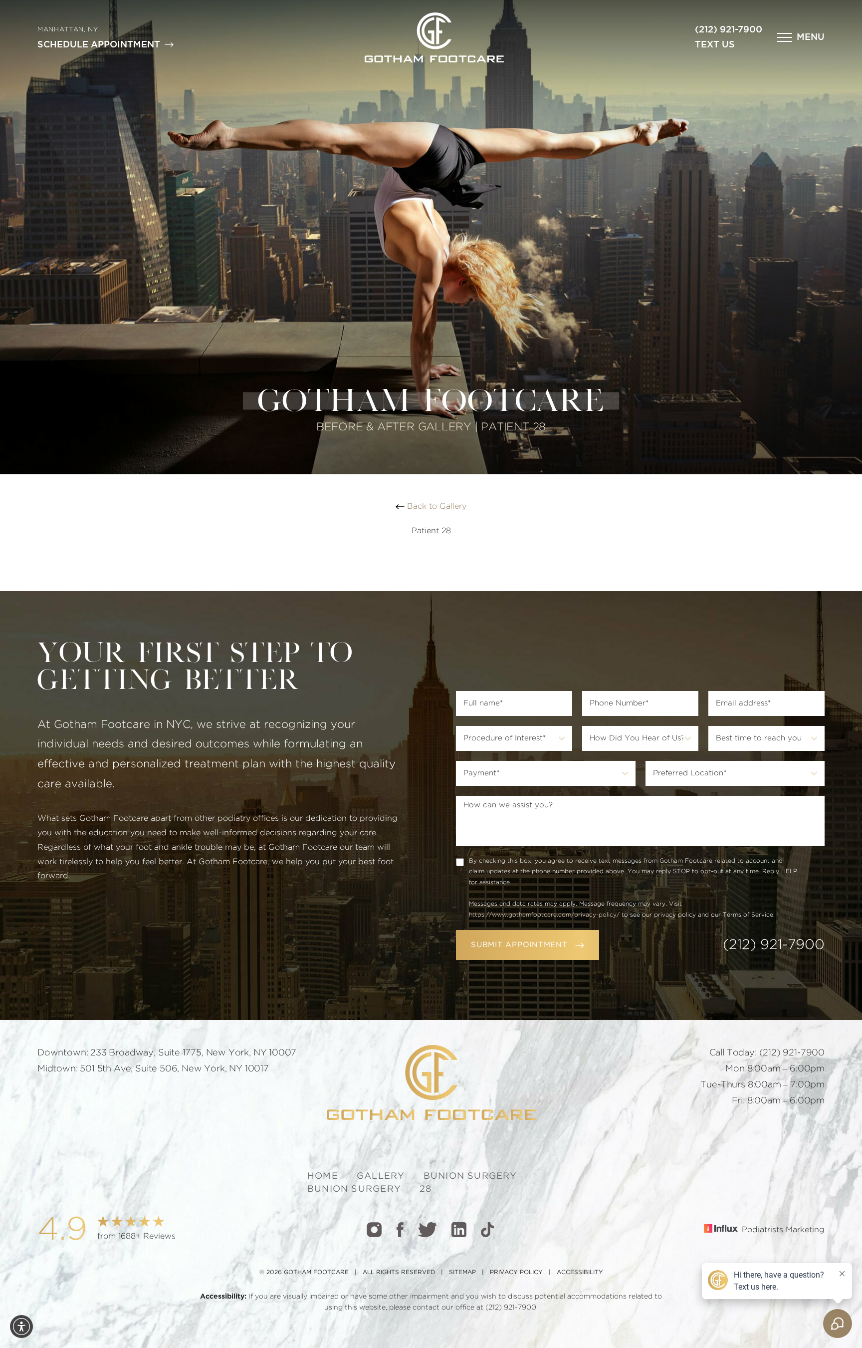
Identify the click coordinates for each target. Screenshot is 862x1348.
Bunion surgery (470, 1176)
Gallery (381, 1176)
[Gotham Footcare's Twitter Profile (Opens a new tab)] (427, 1229)
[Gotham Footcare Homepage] (431, 1082)
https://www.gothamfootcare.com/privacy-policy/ (544, 915)
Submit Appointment (519, 945)
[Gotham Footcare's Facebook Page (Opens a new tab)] (400, 1229)
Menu (811, 37)
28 (425, 1189)
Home (322, 1176)
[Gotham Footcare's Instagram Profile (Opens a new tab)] (374, 1229)
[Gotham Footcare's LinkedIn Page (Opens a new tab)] (458, 1229)
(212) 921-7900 (728, 29)
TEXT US (715, 44)
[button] (801, 37)
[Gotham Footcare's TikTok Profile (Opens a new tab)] (487, 1229)
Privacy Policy (516, 1272)
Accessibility (580, 1272)
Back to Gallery (435, 506)
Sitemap (462, 1272)
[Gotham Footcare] (434, 37)
